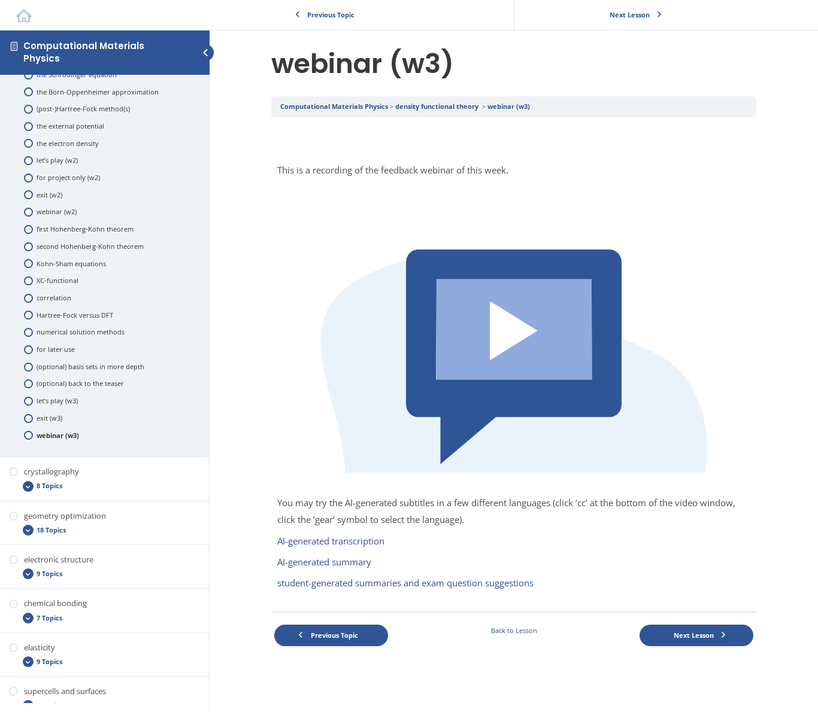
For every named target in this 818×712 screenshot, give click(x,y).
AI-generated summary (324, 562)
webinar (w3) (508, 106)
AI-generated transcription (330, 541)
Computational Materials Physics (83, 51)
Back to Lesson (514, 630)
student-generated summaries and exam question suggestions (405, 583)
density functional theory (437, 106)
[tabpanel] (513, 364)
